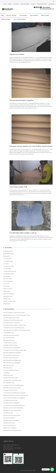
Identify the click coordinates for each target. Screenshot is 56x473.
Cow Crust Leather (7, 258)
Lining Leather (6, 372)
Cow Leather (23, 15)
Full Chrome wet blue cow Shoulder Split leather (14, 312)
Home (5, 4)
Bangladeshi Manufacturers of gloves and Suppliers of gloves (16, 315)
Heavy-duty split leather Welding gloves (12, 360)
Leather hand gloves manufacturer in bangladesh (14, 397)
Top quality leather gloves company (11, 317)
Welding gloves (6, 298)
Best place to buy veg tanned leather (11, 415)
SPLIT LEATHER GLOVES (8, 337)
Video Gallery (51, 4)
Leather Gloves (6, 286)
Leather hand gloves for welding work (11, 347)
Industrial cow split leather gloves (11, 357)
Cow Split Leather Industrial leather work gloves (14, 405)
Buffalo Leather (5, 19)
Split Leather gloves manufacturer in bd (12, 387)
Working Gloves (6, 303)
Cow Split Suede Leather (8, 273)
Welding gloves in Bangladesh (9, 427)
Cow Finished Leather (8, 261)
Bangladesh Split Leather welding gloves (12, 430)
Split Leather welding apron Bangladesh (12, 352)
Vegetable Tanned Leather (9, 422)
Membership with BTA (42, 4)
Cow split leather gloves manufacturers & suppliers (14, 392)
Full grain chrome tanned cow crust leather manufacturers (31, 146)
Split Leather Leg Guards (8, 293)
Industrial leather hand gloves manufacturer (13, 320)
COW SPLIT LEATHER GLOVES (10, 390)
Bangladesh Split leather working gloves (12, 410)
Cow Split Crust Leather (8, 266)
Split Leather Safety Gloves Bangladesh (11, 362)
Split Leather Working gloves (9, 425)
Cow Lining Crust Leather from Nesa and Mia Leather (14, 350)
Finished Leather (7, 276)
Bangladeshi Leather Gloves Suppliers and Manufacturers (15, 395)
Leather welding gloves (8, 332)
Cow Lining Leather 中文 (18, 187)
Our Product (16, 4)
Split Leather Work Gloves (9, 340)
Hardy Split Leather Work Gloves (10, 345)
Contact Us (33, 4)
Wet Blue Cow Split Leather (9, 301)
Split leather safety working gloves (11, 335)
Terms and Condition (24, 4)
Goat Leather (34, 15)
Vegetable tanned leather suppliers (11, 420)
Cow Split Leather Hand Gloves (10, 342)
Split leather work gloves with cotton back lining (14, 325)
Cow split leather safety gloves (10, 400)
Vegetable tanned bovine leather (10, 377)
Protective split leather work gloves (11, 355)
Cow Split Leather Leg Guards (9, 271)
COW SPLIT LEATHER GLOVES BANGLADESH (13, 385)
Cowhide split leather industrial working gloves (13, 327)
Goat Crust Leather (7, 278)
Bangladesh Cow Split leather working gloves (13, 407)
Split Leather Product (20, 19)
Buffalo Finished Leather (8, 253)
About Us (10, 4)
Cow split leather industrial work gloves (12, 380)
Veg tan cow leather (17, 54)
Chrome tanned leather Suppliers (22, 100)
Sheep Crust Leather (7, 288)
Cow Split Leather (11, 15)
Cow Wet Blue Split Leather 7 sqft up (23, 233)
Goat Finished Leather (8, 281)
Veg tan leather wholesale (9, 417)
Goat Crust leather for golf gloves (11, 370)
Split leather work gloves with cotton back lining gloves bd (16, 330)
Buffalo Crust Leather (8, 251)
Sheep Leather (45, 15)
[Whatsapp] (52, 469)
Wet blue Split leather (8, 375)
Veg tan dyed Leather (8, 412)
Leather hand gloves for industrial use (11, 322)
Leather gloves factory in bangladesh (11, 402)
